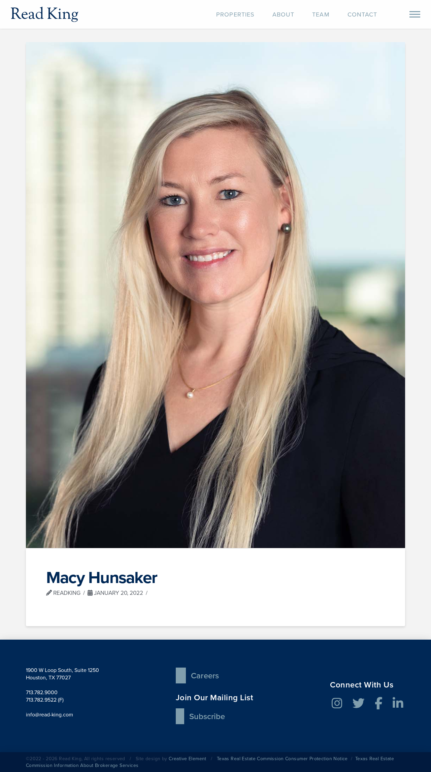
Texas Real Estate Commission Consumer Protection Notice (282, 758)
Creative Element (187, 758)
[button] (414, 14)
